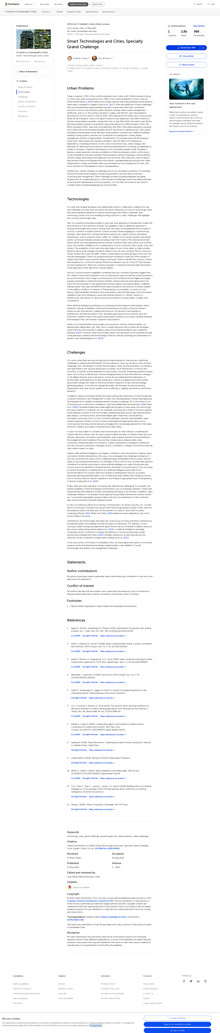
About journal (108, 12)
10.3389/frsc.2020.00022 (107, 848)
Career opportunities (152, 1003)
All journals (44, 4)
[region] (110, 1023)
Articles (60, 12)
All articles (58, 4)
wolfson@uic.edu (75, 919)
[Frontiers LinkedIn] (198, 981)
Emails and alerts (150, 988)
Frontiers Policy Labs (110, 988)
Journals (62, 993)
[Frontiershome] (12, 4)
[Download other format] (175, 75)
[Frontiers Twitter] (191, 981)
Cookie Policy (96, 1025)
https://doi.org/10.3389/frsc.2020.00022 (95, 34)
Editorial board (92, 12)
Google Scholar (90, 635)
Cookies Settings (177, 1018)
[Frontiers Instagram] (205, 981)
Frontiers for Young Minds (112, 993)
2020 (110, 513)
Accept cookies (177, 1030)
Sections (45, 12)
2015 (125, 538)
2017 (111, 104)
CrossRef (75, 635)
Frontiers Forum (108, 984)
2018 (90, 102)
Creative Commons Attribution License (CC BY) (90, 901)
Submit (146, 998)
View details (199, 26)
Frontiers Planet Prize (110, 998)
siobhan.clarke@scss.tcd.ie (113, 917)
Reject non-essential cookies (177, 1024)
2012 (100, 338)
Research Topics (74, 12)
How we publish (65, 998)
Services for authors (22, 988)
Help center (148, 984)
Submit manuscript (78, 4)
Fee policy (17, 1003)
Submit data (97, 4)
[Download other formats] (203, 47)
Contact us (148, 993)
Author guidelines (21, 984)
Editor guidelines (20, 998)
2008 (143, 404)
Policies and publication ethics (26, 993)
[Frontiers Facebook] (183, 981)
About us (28, 4)
